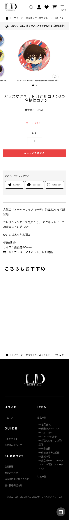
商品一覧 (41, 417)
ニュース (9, 417)
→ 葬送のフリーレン (48, 428)
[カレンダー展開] (60, 511)
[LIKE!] (54, 281)
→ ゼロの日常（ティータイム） (50, 466)
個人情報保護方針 (13, 485)
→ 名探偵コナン (46, 424)
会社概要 (9, 466)
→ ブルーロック (46, 432)
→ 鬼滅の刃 (44, 456)
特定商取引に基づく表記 (17, 479)
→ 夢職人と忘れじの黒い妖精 (50, 442)
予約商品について (13, 445)
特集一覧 (41, 476)
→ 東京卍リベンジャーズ (50, 460)
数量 (34, 133)
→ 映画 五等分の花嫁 (48, 452)
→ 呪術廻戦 (44, 448)
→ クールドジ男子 (47, 436)
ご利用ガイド (11, 439)
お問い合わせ (11, 473)
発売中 (29, 18)
